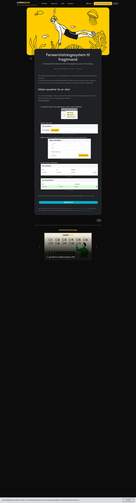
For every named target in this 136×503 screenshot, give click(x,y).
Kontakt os (71, 3)
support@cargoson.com (86, 210)
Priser (62, 3)
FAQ (99, 220)
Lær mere (55, 500)
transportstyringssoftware (46, 83)
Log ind (116, 3)
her (78, 500)
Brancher (44, 3)
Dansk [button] (90, 3)
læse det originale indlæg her (78, 208)
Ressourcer (54, 3)
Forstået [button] (128, 500)
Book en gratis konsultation (103, 3)
